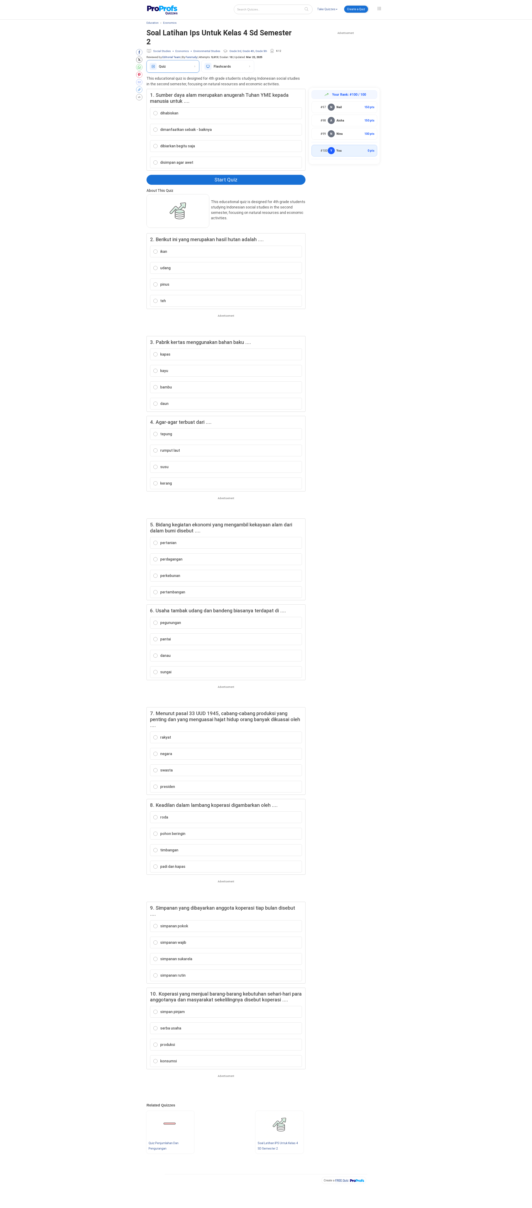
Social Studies (162, 51)
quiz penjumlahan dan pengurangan (164, 1145)
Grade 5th (261, 51)
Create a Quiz (356, 9)
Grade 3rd (235, 51)
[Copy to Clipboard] (140, 89)
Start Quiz (225, 180)
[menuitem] (327, 10)
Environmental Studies (206, 51)
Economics (182, 51)
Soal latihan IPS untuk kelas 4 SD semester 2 (278, 1145)
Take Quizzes (326, 9)
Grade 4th (248, 51)
